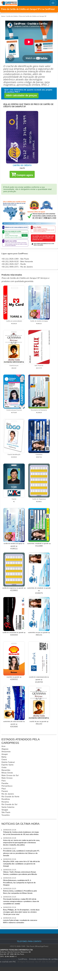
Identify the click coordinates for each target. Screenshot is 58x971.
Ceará (4, 759)
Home (3, 16)
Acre (3, 746)
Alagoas (4, 749)
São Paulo (5, 812)
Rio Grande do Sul (9, 804)
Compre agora (24, 175)
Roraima (5, 802)
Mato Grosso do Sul (9, 775)
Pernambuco (6, 786)
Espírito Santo (7, 765)
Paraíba (4, 783)
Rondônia (5, 799)
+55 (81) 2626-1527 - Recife (13, 264)
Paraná (4, 791)
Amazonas (6, 751)
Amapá (4, 754)
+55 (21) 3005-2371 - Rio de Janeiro (17, 267)
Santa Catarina (7, 807)
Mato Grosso (7, 778)
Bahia (3, 757)
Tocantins (5, 815)
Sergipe (4, 810)
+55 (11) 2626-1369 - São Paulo (15, 259)
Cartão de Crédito (12, 16)
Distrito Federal (8, 762)
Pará (3, 781)
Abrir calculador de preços (21, 95)
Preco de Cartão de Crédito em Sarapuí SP (32, 16)
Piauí (3, 788)
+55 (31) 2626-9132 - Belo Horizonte (17, 261)
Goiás (3, 767)
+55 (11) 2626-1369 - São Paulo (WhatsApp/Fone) (29, 946)
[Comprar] (22, 137)
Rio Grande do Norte (10, 796)
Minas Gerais (7, 773)
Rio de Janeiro (7, 794)
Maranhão (5, 770)
